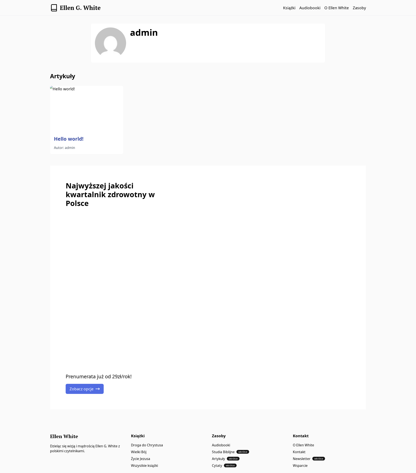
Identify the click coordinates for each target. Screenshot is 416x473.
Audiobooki (309, 7)
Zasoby (359, 7)
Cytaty (223, 465)
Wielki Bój (138, 452)
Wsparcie (300, 465)
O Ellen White (336, 7)
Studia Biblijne (229, 452)
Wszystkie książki (144, 465)
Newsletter (308, 458)
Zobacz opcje (82, 388)
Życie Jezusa (140, 458)
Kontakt (299, 452)
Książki (289, 7)
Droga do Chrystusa (147, 445)
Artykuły (225, 458)
